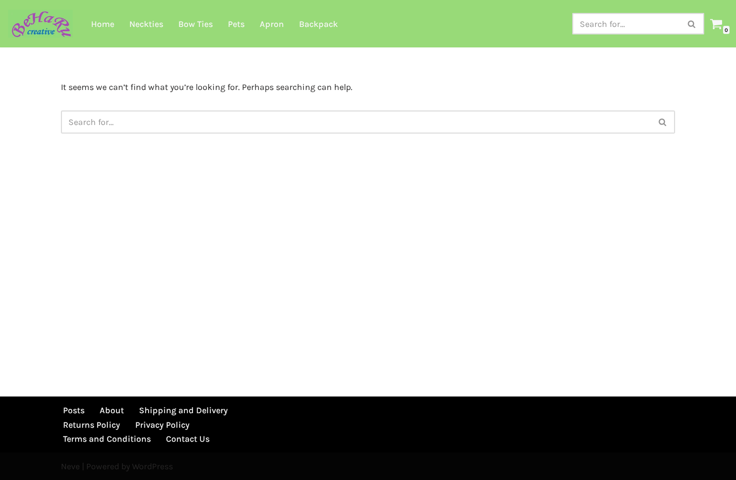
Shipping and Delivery (183, 410)
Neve (70, 466)
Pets (236, 24)
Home (102, 24)
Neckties (146, 24)
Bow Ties (195, 24)
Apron (272, 24)
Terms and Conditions (107, 439)
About (112, 410)
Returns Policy (91, 425)
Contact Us (188, 439)
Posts (74, 410)
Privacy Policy (162, 425)
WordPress (152, 466)
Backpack (318, 24)
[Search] (692, 23)
